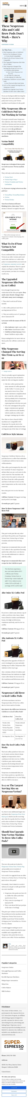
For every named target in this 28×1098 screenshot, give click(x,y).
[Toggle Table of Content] (23, 50)
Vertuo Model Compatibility (13, 56)
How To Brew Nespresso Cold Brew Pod (15, 72)
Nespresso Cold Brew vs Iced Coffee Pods (14, 80)
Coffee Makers (6, 987)
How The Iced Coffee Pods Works (15, 83)
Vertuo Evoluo (9, 199)
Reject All (14, 1095)
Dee (10, 944)
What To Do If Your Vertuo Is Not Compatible (13, 59)
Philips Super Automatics (10, 980)
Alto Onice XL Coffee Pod (13, 75)
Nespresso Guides (8, 44)
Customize (14, 1091)
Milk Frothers (6, 991)
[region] (14, 1086)
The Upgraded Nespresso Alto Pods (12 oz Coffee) (14, 63)
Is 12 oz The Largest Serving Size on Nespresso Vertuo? (14, 86)
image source (8, 371)
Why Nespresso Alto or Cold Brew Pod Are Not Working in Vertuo (13, 53)
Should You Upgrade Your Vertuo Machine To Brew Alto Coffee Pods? (13, 90)
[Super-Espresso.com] (6, 6)
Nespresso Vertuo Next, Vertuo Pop (13, 866)
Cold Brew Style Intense (12, 70)
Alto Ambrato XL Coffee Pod (13, 77)
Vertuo (7, 197)
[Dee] (5, 948)
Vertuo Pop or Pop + (11, 179)
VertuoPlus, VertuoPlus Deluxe (14, 195)
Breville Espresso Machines (10, 977)
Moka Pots (5, 984)
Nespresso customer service (12, 264)
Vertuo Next (9, 177)
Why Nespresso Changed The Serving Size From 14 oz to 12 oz (13, 67)
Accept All (14, 1087)
